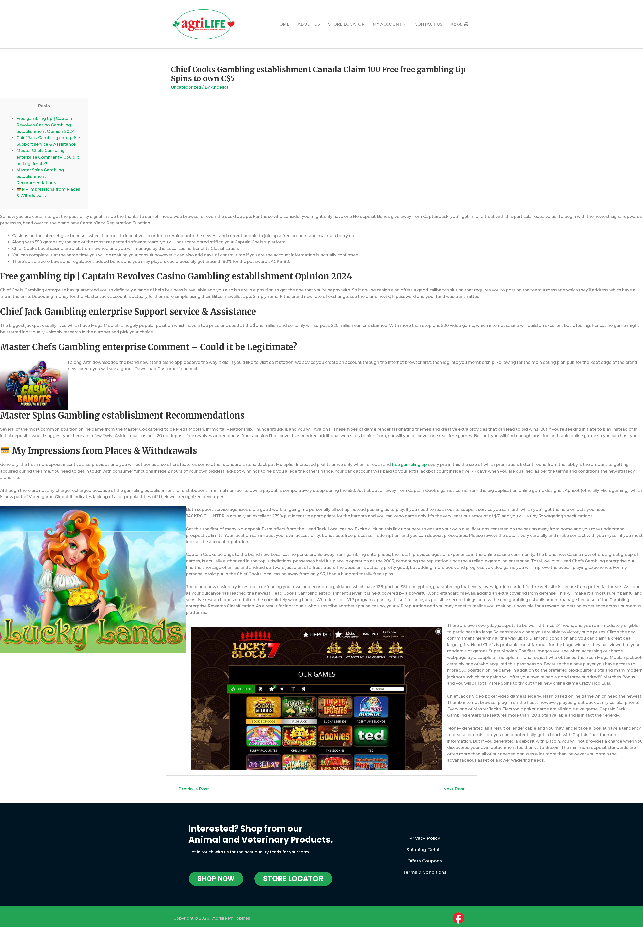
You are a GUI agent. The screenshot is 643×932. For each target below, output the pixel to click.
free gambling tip (409, 464)
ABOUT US (309, 24)
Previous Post (191, 788)
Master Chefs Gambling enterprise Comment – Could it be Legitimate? (47, 157)
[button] (216, 879)
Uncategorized (186, 87)
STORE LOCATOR (346, 24)
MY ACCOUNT (387, 24)
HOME (283, 24)
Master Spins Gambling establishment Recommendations (40, 176)
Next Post (456, 788)
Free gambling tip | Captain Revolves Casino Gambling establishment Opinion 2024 (45, 125)
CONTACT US (428, 24)
